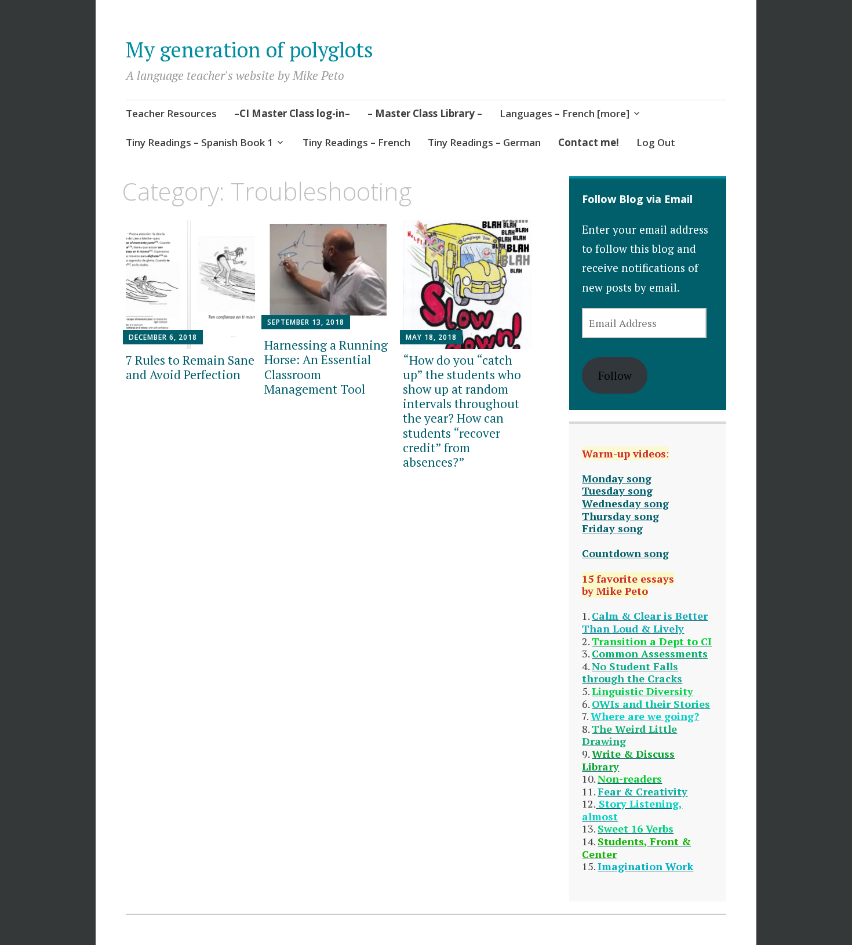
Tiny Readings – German (484, 142)
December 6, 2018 (163, 337)
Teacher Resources (171, 113)
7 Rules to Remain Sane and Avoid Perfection (190, 367)
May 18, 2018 (431, 337)
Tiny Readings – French (356, 142)
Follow (615, 375)
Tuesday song (617, 490)
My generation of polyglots (249, 49)
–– (292, 113)
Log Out (655, 142)
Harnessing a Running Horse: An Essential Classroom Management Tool (326, 367)
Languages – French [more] (564, 113)
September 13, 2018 (305, 322)
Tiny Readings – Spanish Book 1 (199, 142)
